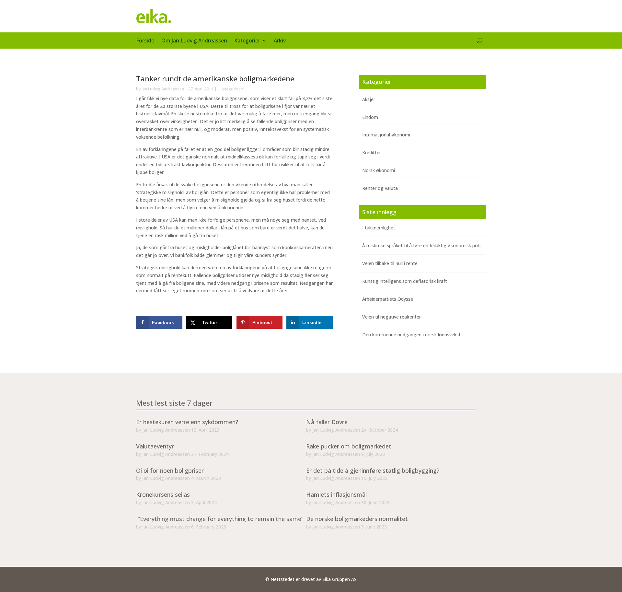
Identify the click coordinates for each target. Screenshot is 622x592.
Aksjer (368, 99)
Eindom (370, 117)
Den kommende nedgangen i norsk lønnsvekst (411, 334)
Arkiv (280, 41)
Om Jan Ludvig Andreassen (194, 41)
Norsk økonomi (378, 170)
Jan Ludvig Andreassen (163, 89)
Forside (145, 41)
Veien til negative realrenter (391, 317)
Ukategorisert (231, 89)
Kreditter (371, 152)
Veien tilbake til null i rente (390, 263)
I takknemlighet (378, 228)
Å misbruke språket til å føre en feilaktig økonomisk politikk (424, 245)
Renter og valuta (380, 188)
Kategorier (247, 41)
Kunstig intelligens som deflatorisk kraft (404, 281)
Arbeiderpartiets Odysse (387, 299)
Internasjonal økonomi (386, 135)
